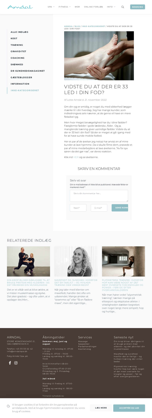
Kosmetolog (84, 349)
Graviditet (18, 51)
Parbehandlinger (87, 346)
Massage (83, 341)
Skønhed (17, 64)
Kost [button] (14, 38)
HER (76, 157)
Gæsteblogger (21, 77)
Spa (50, 7)
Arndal (68, 26)
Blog (77, 26)
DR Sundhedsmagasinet (28, 71)
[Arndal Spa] (20, 7)
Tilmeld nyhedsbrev (53, 396)
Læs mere (101, 408)
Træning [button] (17, 45)
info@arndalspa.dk (17, 351)
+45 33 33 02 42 (24, 349)
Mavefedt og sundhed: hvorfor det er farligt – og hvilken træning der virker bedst (75, 283)
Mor (77, 7)
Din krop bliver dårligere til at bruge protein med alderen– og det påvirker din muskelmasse (28, 283)
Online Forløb (93, 7)
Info (110, 7)
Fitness (63, 7)
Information (20, 83)
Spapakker (84, 344)
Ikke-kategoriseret (93, 26)
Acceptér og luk (129, 408)
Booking (137, 7)
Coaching (18, 58)
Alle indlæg (19, 32)
